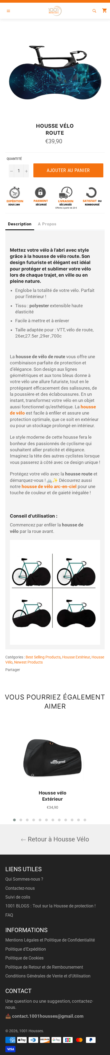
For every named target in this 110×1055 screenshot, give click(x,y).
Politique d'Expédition (25, 949)
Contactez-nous (20, 888)
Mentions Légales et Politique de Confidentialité (50, 940)
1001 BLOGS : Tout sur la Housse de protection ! (50, 906)
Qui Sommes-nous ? (24, 879)
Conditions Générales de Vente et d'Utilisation (48, 976)
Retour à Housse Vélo (57, 839)
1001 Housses (31, 1031)
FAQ (9, 915)
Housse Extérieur (76, 657)
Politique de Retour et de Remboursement (44, 967)
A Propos (47, 224)
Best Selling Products (43, 657)
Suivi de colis (17, 897)
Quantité (14, 159)
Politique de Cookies (24, 958)
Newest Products (28, 662)
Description (20, 224)
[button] (14, 820)
